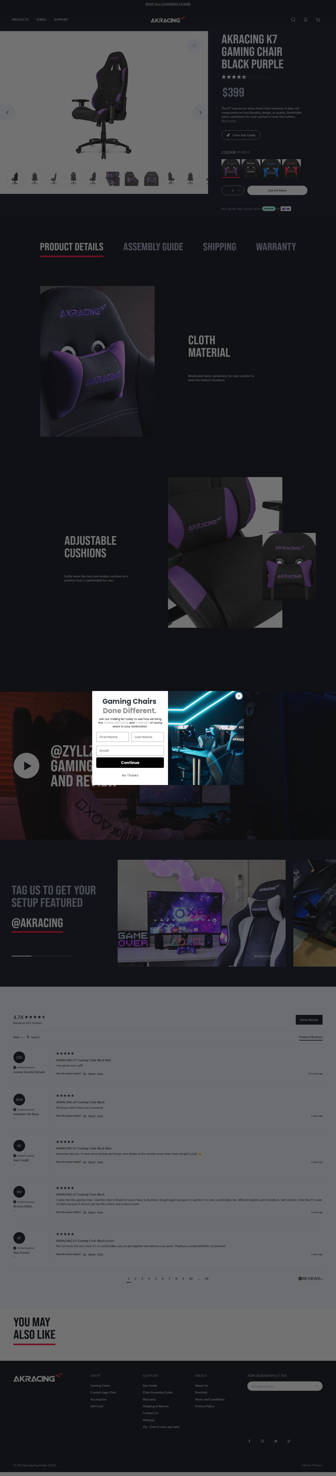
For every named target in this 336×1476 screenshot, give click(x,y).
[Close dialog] (238, 696)
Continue (130, 762)
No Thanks (130, 775)
